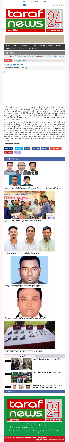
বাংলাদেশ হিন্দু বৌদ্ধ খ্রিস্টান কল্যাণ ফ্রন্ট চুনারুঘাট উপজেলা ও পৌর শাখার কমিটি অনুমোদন (34, 188)
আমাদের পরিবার (33, 48)
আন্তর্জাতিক (42, 45)
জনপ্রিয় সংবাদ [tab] (49, 356)
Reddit (46, 148)
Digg (27, 148)
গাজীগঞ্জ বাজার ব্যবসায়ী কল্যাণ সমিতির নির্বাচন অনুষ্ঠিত (22, 253)
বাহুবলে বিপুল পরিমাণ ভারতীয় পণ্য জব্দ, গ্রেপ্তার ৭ (45, 56)
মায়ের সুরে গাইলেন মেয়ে (13, 64)
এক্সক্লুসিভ (18, 61)
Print (18, 152)
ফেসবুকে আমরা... (10, 391)
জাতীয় (15, 45)
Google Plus (57, 148)
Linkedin (36, 148)
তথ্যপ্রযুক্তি (58, 45)
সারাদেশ (34, 45)
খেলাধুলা (15, 48)
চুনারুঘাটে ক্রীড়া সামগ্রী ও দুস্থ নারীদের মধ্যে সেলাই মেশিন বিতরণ (26, 221)
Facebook (9, 148)
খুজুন (25, 5)
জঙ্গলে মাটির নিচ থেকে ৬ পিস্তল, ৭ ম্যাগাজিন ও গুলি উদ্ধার (24, 351)
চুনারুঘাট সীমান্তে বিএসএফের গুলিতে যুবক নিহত (16, 56)
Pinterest (9, 152)
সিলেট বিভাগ (24, 45)
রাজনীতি (50, 45)
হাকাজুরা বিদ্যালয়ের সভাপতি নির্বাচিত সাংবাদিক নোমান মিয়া (24, 286)
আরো (22, 48)
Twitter (19, 148)
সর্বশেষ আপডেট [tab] (19, 356)
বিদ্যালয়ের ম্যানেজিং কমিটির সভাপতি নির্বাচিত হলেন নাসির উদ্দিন (26, 318)
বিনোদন (8, 48)
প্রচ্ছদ (8, 45)
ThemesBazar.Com (57, 440)
